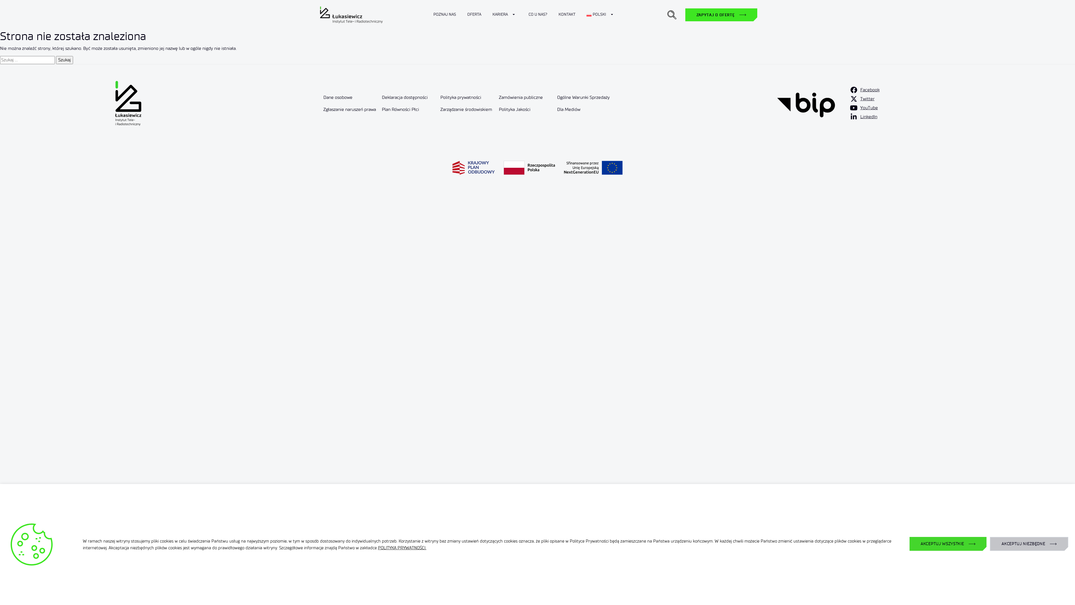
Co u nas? (538, 14)
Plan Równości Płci (400, 109)
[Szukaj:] (27, 60)
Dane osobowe (337, 97)
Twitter (867, 98)
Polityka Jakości (515, 109)
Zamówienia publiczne (521, 97)
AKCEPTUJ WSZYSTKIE (942, 543)
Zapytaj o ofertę (716, 14)
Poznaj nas (444, 14)
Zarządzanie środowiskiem (466, 109)
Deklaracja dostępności (405, 97)
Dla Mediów (568, 109)
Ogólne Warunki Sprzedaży (583, 97)
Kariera (500, 14)
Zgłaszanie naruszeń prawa (349, 109)
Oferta (474, 14)
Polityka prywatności (460, 97)
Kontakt (566, 14)
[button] (671, 14)
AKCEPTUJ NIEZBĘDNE (1023, 543)
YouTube (869, 107)
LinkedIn (868, 116)
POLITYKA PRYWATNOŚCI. (402, 547)
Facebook (870, 89)
